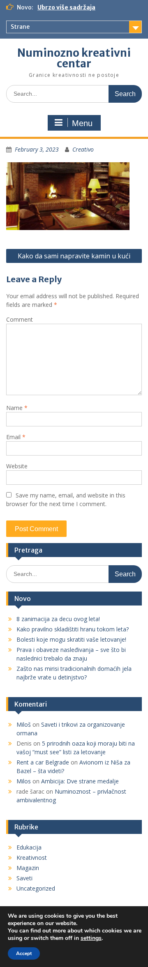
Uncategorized (35, 888)
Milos (23, 781)
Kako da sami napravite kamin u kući (74, 255)
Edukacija (29, 847)
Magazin (27, 868)
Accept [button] (24, 953)
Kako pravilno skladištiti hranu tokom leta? (72, 629)
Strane (20, 26)
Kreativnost (31, 857)
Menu (82, 123)
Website (17, 466)
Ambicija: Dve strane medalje (80, 781)
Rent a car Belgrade (42, 762)
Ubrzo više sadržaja (66, 7)
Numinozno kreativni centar (74, 58)
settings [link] (91, 938)
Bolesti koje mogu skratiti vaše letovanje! (71, 639)
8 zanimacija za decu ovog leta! (58, 619)
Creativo (83, 149)
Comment (19, 319)
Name (17, 408)
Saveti (24, 878)
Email (15, 437)
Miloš (23, 724)
